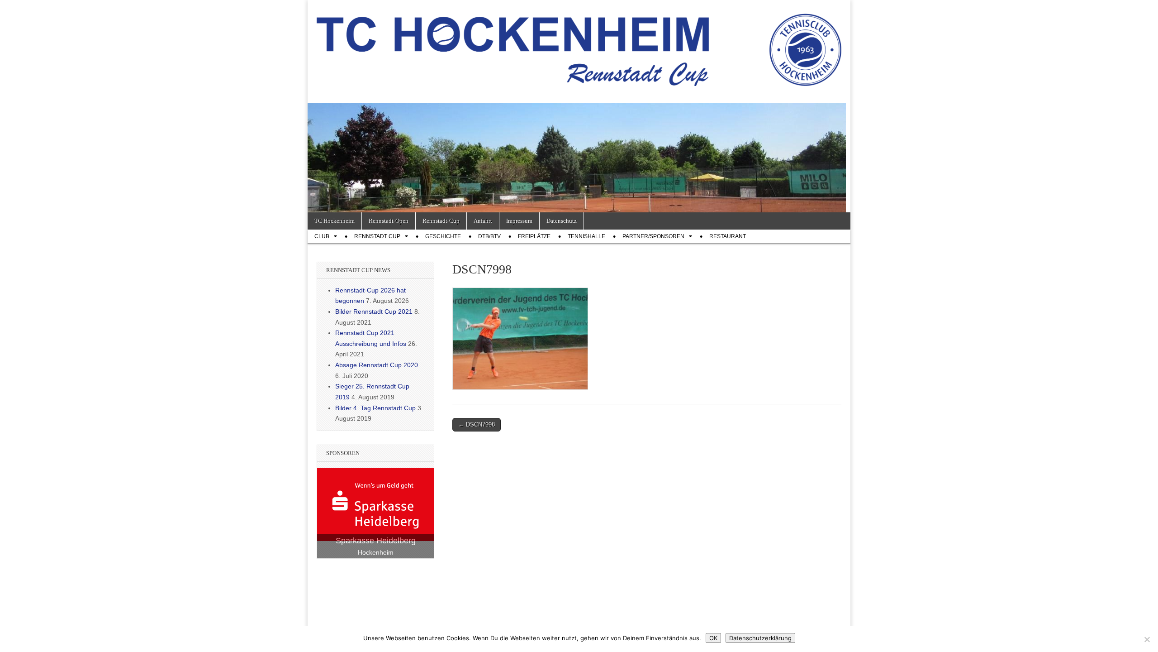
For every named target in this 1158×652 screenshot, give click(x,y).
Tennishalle (586, 236)
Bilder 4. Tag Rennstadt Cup (375, 408)
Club (321, 236)
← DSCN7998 (476, 424)
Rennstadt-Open (388, 220)
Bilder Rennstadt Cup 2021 (374, 311)
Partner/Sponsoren (653, 236)
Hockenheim (376, 552)
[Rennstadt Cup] (579, 45)
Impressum (519, 220)
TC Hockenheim (334, 220)
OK (713, 638)
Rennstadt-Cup (441, 220)
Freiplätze (534, 236)
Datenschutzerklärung (760, 638)
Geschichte (443, 236)
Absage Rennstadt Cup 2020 (376, 365)
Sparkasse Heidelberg (376, 540)
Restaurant (727, 236)
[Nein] (1146, 639)
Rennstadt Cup (377, 236)
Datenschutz (561, 220)
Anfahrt (483, 220)
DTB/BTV (489, 236)
